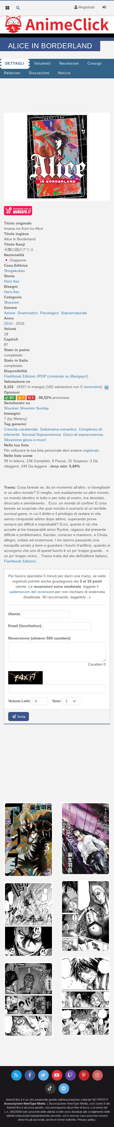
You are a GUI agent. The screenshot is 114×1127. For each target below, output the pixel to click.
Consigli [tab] (94, 63)
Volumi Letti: (19, 701)
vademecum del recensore (31, 592)
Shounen (11, 302)
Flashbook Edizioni (20, 561)
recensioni (92, 387)
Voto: (57, 701)
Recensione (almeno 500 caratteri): (39, 638)
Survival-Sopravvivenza (41, 434)
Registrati (85, 7)
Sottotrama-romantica (58, 429)
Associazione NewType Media (24, 1103)
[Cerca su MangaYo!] (18, 210)
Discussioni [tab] (39, 73)
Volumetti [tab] (42, 63)
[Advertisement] (57, 94)
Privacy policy (86, 1119)
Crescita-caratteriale (21, 429)
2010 (9, 323)
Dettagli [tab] (14, 63)
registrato (91, 450)
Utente (14, 614)
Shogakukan (14, 271)
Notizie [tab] (64, 73)
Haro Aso (11, 281)
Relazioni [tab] (12, 73)
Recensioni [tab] (69, 63)
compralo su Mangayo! (68, 376)
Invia (20, 716)
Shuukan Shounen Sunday (26, 408)
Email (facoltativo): (25, 626)
